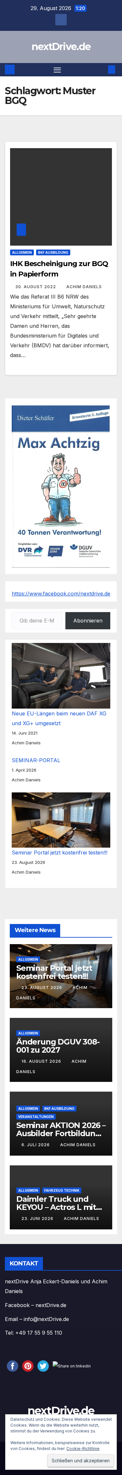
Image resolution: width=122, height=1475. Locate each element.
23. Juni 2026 (38, 1218)
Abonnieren (87, 620)
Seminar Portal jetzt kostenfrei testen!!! (59, 852)
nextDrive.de (61, 47)
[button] (102, 69)
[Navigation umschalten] (57, 69)
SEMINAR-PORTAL (36, 760)
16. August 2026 (41, 1061)
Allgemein (22, 252)
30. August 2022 (36, 286)
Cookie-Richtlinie (83, 1448)
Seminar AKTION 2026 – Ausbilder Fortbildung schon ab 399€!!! (61, 1133)
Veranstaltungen (36, 1117)
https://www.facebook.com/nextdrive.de (61, 593)
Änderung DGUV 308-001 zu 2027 (57, 1046)
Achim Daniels (84, 286)
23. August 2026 (42, 987)
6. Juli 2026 (36, 1144)
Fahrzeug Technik (61, 1190)
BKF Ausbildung (53, 252)
